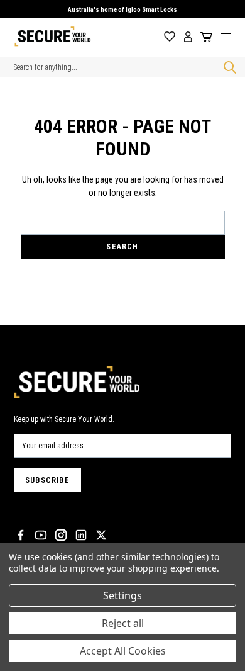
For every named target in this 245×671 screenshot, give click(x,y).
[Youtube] (41, 535)
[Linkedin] (81, 535)
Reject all (123, 623)
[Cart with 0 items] (204, 37)
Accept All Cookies (123, 651)
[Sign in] (188, 37)
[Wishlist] (170, 37)
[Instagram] (61, 535)
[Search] (227, 67)
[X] (101, 535)
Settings (122, 595)
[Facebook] (21, 535)
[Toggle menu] (230, 36)
